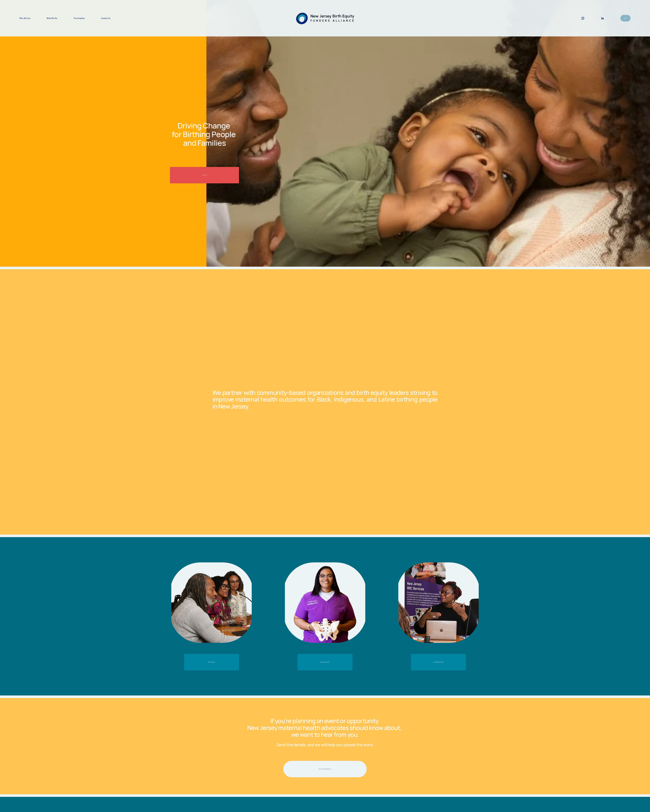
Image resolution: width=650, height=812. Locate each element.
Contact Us (105, 18)
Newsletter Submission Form (325, 769)
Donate (625, 18)
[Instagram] (582, 18)
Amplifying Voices (211, 662)
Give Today (204, 175)
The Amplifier (79, 18)
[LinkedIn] (602, 18)
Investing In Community (325, 662)
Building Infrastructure (438, 662)
